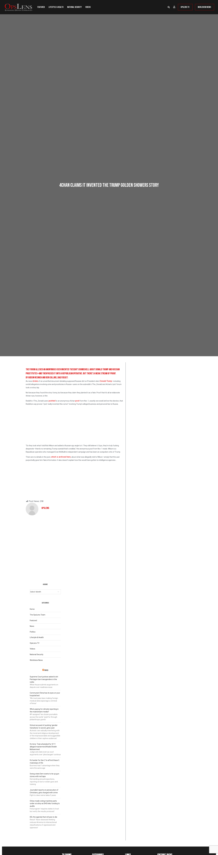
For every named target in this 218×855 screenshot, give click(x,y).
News (32, 626)
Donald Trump (106, 381)
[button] (169, 7)
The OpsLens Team (37, 615)
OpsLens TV (34, 643)
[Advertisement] (75, 425)
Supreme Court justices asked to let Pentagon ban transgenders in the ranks (44, 679)
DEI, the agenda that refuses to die (43, 817)
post (77, 401)
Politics (32, 632)
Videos (88, 7)
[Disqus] (75, 547)
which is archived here (61, 457)
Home (32, 609)
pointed (52, 401)
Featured (41, 7)
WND (46, 670)
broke (35, 381)
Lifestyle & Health (56, 7)
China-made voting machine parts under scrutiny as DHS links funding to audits (45, 803)
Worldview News (36, 660)
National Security (74, 7)
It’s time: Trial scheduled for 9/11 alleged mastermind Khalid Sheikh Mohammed (43, 746)
